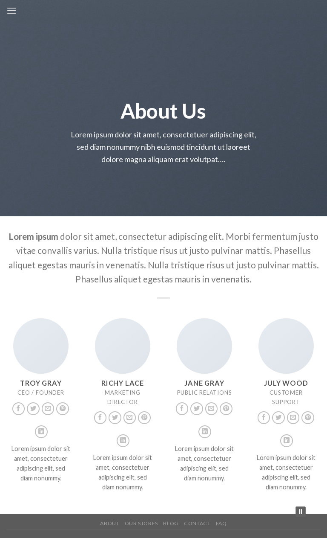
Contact (197, 523)
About (109, 523)
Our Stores (141, 523)
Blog (170, 523)
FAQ (221, 523)
